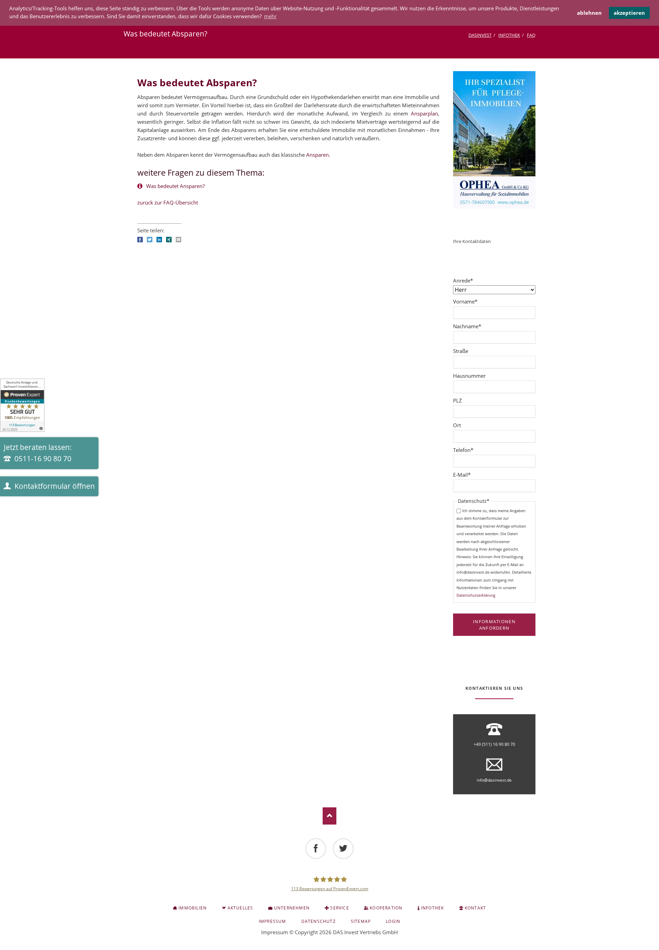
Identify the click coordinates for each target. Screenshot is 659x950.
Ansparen (317, 154)
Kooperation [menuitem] (386, 908)
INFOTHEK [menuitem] (432, 908)
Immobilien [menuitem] (192, 908)
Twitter (149, 239)
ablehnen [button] (589, 12)
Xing (169, 239)
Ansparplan (424, 113)
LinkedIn (159, 239)
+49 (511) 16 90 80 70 (494, 744)
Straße (460, 350)
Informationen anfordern (494, 624)
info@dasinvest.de (494, 780)
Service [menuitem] (339, 908)
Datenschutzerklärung (475, 595)
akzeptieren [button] (629, 12)
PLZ (457, 400)
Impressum (274, 932)
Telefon (464, 449)
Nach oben (329, 816)
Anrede (464, 280)
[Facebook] (315, 848)
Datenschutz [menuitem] (318, 921)
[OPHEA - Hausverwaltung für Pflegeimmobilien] (494, 140)
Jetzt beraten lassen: (38, 452)
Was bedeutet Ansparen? (175, 186)
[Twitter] (343, 848)
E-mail (178, 239)
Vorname (465, 301)
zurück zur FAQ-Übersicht (167, 202)
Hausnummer (469, 375)
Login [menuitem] (393, 921)
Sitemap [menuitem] (361, 921)
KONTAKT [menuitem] (475, 908)
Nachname (467, 326)
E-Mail (464, 474)
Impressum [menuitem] (272, 921)
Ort (457, 425)
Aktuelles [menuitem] (240, 908)
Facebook (140, 239)
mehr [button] (270, 16)
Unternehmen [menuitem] (292, 908)
